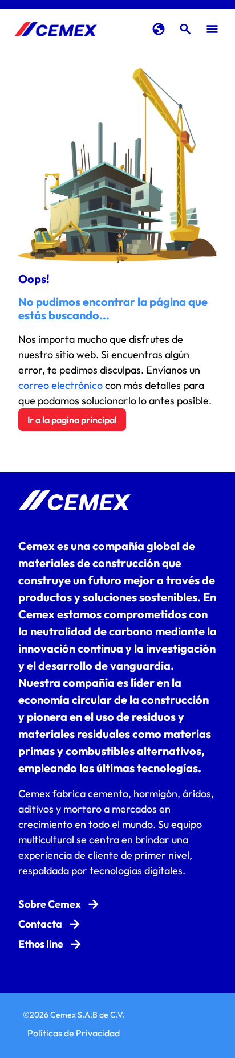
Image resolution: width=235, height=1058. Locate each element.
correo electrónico (60, 385)
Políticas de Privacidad (73, 1033)
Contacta (40, 923)
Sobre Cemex (49, 904)
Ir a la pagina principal (72, 419)
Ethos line (40, 943)
